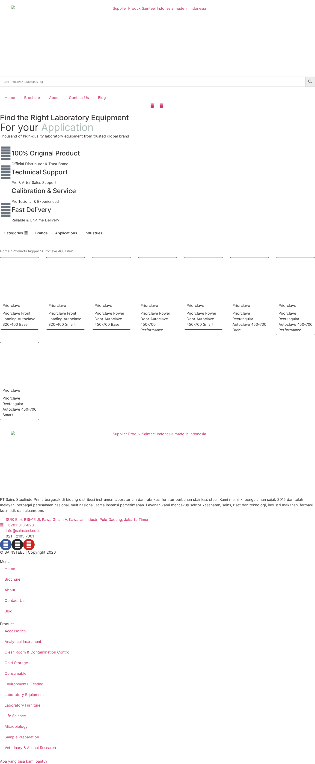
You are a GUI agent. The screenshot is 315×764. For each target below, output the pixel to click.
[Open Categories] (26, 233)
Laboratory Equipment (24, 694)
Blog (102, 97)
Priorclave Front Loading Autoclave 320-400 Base (19, 319)
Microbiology (16, 726)
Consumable (15, 673)
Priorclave (11, 305)
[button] (23, 761)
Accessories (15, 631)
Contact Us (79, 97)
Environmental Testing (24, 684)
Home (10, 97)
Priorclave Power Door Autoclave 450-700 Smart (201, 319)
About (54, 97)
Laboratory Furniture (22, 705)
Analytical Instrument (23, 641)
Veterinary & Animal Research (30, 747)
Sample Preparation (22, 737)
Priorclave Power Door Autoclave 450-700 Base (109, 319)
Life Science (15, 715)
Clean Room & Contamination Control (37, 652)
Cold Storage (16, 662)
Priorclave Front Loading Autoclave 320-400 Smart (64, 319)
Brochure (32, 97)
